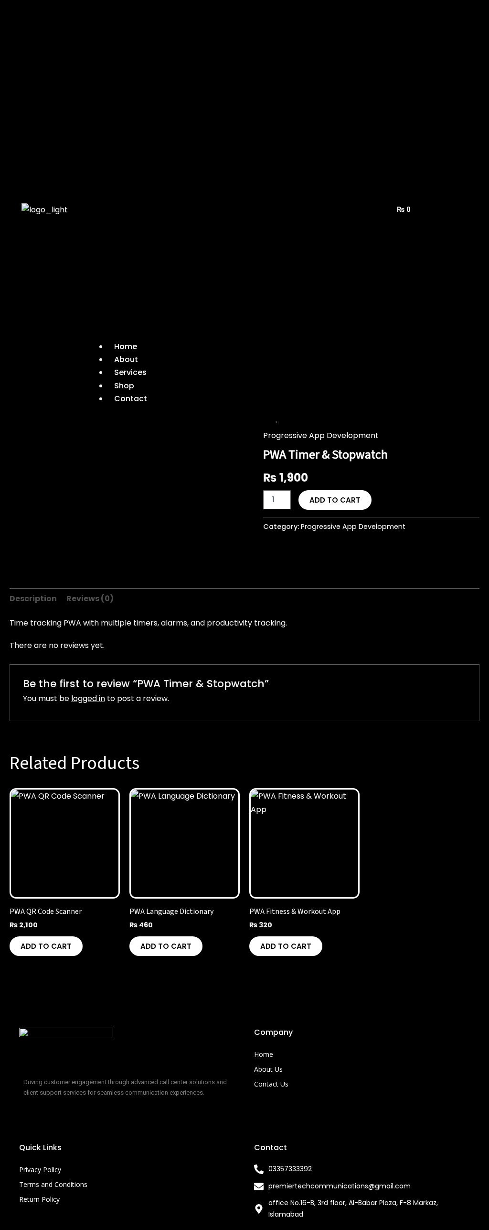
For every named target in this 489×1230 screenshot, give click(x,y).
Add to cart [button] (46, 946)
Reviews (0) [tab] (90, 598)
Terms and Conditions (53, 1184)
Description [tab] (33, 598)
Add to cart (335, 500)
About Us (268, 1069)
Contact (130, 398)
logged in (88, 698)
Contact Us (271, 1083)
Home (263, 1054)
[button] (230, 171)
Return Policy (39, 1199)
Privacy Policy (40, 1169)
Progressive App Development (321, 435)
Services (130, 372)
